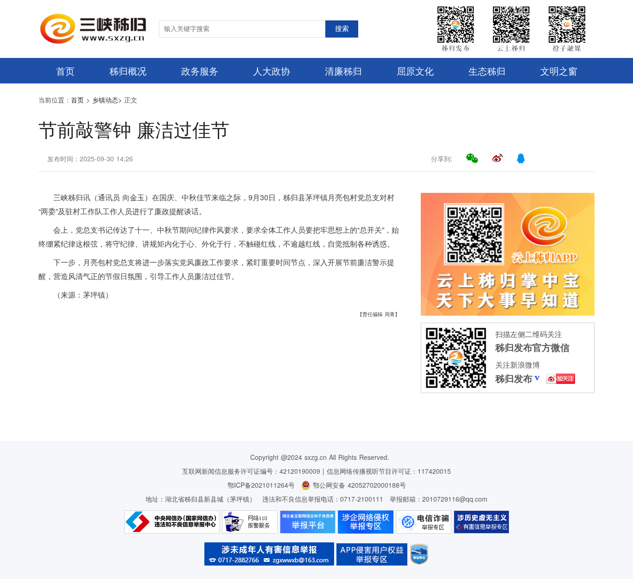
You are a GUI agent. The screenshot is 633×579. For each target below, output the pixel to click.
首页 (65, 70)
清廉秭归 (343, 70)
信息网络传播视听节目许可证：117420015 (389, 471)
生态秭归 (487, 70)
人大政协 (271, 70)
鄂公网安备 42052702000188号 (358, 485)
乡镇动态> (107, 99)
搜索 (342, 28)
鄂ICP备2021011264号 (261, 485)
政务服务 (199, 70)
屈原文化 (415, 70)
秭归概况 (127, 70)
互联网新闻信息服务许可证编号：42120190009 (251, 471)
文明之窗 (558, 70)
